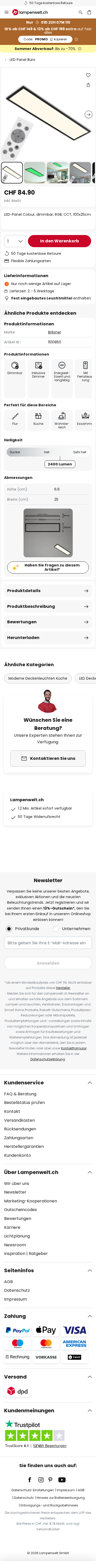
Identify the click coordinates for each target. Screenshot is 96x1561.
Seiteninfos (19, 1270)
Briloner (54, 332)
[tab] (48, 1119)
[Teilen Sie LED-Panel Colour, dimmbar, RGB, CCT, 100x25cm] (88, 85)
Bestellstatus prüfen (24, 1102)
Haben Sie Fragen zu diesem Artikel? (52, 567)
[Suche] (81, 12)
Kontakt (12, 1111)
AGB (8, 1282)
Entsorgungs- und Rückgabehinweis (49, 1505)
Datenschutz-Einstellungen (33, 1490)
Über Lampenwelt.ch (31, 1172)
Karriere (12, 1227)
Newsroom (15, 1245)
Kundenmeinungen (29, 1410)
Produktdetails (23, 591)
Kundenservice (24, 1082)
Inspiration (14, 1253)
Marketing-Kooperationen (30, 1201)
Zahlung (15, 1316)
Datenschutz (17, 1290)
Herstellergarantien (24, 1146)
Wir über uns (16, 1183)
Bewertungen (22, 622)
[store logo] (33, 12)
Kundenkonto (17, 1155)
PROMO (45, 39)
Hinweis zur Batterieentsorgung (61, 1498)
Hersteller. (63, 988)
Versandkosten (19, 1120)
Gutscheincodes (20, 1210)
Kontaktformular (74, 1048)
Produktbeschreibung (31, 606)
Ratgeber (38, 1253)
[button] (12, 172)
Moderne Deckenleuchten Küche (37, 678)
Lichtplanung (17, 1236)
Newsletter (15, 1192)
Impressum (15, 1299)
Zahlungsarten (18, 1138)
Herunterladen (23, 638)
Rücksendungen (20, 1129)
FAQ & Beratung (20, 1094)
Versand (15, 1376)
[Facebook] (33, 1479)
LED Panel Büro (22, 59)
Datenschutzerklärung (47, 1059)
